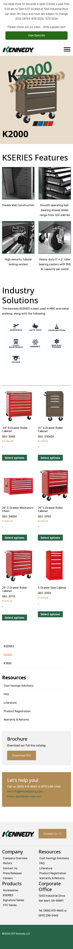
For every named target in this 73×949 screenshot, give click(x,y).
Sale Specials (36, 35)
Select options (14, 458)
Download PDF (21, 755)
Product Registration (17, 711)
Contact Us (51, 834)
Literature (10, 702)
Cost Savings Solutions (18, 685)
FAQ (6, 694)
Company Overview (15, 858)
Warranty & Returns (16, 719)
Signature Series (13, 900)
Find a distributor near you (24, 796)
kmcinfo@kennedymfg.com (25, 791)
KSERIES (9, 646)
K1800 (8, 663)
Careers (8, 878)
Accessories (10, 890)
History (7, 863)
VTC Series (10, 905)
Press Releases (12, 873)
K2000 (8, 654)
